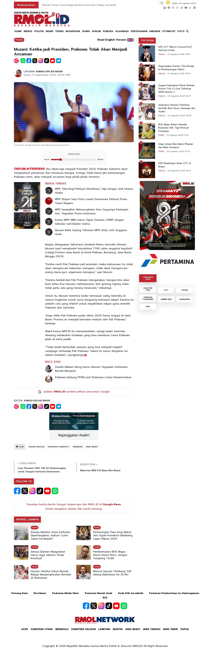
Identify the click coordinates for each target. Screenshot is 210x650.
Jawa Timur (170, 629)
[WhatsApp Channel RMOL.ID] (55, 491)
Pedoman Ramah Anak (98, 593)
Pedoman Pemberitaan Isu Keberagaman (174, 593)
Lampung (104, 629)
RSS (105, 597)
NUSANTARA (73, 31)
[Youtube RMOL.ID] (47, 491)
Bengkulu (62, 629)
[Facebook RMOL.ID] (17, 491)
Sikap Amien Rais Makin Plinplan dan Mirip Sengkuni (175, 145)
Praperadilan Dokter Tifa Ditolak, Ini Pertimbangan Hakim (176, 68)
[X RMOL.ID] (24, 491)
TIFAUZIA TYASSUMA (147, 298)
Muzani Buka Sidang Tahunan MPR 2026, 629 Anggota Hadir (91, 232)
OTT (166, 290)
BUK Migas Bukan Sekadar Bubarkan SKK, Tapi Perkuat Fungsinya (173, 128)
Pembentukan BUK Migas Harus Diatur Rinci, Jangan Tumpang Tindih (110, 555)
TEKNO (59, 31)
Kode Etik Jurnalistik (130, 593)
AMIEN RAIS (166, 299)
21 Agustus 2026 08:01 (179, 54)
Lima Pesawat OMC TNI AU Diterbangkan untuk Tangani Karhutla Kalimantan (42, 469)
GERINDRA (78, 446)
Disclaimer (39, 593)
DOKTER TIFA (148, 289)
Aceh (24, 629)
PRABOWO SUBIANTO (58, 446)
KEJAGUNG (184, 299)
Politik (19, 40)
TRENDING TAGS (148, 278)
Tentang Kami (19, 593)
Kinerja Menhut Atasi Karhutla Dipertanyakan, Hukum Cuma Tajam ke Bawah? (50, 535)
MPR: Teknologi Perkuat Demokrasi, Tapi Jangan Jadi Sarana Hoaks (94, 191)
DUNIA (86, 31)
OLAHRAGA (122, 31)
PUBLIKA (108, 31)
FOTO (180, 31)
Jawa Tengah (151, 629)
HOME (18, 31)
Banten (118, 629)
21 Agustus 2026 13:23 (178, 135)
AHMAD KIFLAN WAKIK (49, 71)
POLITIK (39, 31)
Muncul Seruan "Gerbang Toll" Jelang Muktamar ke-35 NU (112, 573)
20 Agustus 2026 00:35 (179, 115)
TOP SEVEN (147, 40)
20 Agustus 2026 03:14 (178, 151)
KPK (148, 306)
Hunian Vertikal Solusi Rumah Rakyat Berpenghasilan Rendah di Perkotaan (51, 574)
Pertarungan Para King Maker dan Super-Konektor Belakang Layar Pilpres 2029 (112, 535)
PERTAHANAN (139, 31)
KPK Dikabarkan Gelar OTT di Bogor (174, 165)
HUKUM (96, 31)
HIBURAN (154, 31)
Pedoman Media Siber (65, 593)
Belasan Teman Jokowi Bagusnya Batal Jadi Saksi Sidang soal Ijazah (79, 5)
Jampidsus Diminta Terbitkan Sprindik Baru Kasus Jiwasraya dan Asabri (176, 108)
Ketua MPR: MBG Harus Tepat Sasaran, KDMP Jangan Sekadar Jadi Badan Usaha (89, 222)
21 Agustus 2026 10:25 (179, 73)
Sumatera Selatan (83, 629)
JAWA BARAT (92, 446)
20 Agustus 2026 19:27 (179, 96)
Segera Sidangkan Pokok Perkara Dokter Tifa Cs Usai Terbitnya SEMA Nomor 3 (176, 89)
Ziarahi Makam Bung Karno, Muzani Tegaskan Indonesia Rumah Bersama (91, 369)
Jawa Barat (132, 629)
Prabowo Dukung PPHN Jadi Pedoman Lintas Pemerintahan (93, 377)
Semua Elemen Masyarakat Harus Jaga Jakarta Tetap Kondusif (48, 555)
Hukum (161, 54)
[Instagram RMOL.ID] (32, 491)
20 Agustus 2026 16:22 (179, 170)
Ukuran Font (74, 154)
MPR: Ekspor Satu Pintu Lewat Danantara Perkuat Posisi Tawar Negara (91, 201)
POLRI (185, 290)
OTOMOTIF (168, 31)
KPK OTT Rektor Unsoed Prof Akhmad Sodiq (175, 48)
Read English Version (111, 40)
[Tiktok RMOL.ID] (40, 491)
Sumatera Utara (42, 629)
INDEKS (28, 31)
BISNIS (49, 31)
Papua (184, 629)
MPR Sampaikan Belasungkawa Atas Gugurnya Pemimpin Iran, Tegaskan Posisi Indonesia (91, 211)
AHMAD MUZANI (36, 446)
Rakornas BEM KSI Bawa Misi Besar (100, 470)
